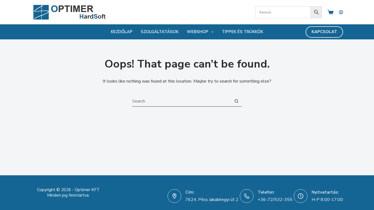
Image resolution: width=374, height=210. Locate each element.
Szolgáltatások (160, 31)
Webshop (197, 31)
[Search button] (236, 101)
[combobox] (181, 101)
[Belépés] (341, 12)
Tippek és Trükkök (242, 31)
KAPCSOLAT (324, 31)
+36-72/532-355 (275, 200)
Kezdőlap (122, 31)
